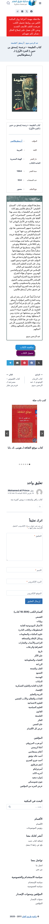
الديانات (39, 681)
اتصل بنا (39, 865)
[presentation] (24, 424)
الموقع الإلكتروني (34, 593)
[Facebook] (31, 11)
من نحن (39, 869)
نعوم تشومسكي (35, 782)
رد (40, 506)
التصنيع (39, 673)
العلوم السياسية (35, 707)
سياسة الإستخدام (35, 882)
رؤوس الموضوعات (34, 828)
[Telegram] (18, 11)
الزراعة (39, 664)
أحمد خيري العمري (34, 760)
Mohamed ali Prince (19, 490)
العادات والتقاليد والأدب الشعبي (28, 698)
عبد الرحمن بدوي (32, 43)
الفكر (40, 720)
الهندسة (39, 677)
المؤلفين (38, 903)
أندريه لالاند (37, 773)
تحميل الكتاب (26, 353)
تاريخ (40, 651)
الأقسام (39, 824)
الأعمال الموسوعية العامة (31, 625)
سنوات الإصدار (36, 899)
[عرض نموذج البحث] (8, 3)
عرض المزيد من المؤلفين (31, 786)
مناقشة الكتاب (26, 347)
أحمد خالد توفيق (35, 756)
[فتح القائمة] (40, 3)
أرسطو (21, 43)
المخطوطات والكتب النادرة (30, 630)
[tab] (29, 464)
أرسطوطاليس (16, 141)
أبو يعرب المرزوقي (34, 743)
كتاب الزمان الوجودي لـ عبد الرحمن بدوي (36, 380)
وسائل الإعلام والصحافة (32, 638)
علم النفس (37, 724)
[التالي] (7, 433)
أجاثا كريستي (36, 747)
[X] (27, 11)
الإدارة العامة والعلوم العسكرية (28, 685)
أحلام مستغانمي (35, 751)
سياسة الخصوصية (35, 886)
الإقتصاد (38, 690)
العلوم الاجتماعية (35, 703)
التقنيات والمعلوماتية (33, 660)
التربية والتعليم (36, 694)
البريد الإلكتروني (34, 581)
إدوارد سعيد (37, 777)
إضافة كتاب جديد (35, 841)
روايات (39, 621)
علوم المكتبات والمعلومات (30, 634)
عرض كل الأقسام (34, 728)
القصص (39, 617)
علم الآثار (38, 655)
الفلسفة (14, 43)
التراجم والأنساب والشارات (30, 642)
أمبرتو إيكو (37, 769)
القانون (39, 711)
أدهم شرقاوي (36, 764)
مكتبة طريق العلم (29, 916)
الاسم (38, 570)
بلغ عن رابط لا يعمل (34, 845)
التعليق (37, 536)
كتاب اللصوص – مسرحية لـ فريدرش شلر (13, 380)
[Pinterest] (22, 11)
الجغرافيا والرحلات (34, 647)
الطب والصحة (36, 668)
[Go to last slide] (42, 433)
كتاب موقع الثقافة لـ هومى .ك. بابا (25, 447)
